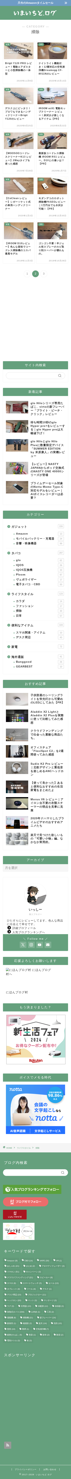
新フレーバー (48, 1317)
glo (39, 560)
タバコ (37, 553)
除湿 (59, 1335)
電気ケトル (13, 1340)
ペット (32, 1300)
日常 (39, 615)
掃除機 (28, 1317)
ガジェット (37, 526)
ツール (31, 1289)
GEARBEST (39, 666)
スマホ (11, 1283)
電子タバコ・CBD (39, 584)
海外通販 (36, 657)
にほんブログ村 (17, 992)
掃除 (39, 610)
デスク (47, 1289)
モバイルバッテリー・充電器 (39, 538)
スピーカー (46, 1277)
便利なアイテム (37, 625)
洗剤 (58, 1323)
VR (59, 1261)
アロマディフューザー (53, 1266)
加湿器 (59, 1306)
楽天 (43, 1323)
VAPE (44, 1261)
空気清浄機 (42, 1329)
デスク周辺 (39, 637)
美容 (32, 1335)
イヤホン (13, 1272)
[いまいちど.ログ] (35, 16)
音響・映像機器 (39, 543)
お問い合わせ (49, 1469)
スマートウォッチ (32, 1283)
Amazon (39, 533)
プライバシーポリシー (25, 1469)
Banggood (39, 661)
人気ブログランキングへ (28, 932)
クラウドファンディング (20, 1277)
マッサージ (50, 1300)
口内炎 (35, 1312)
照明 (11, 1329)
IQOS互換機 (39, 569)
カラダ (39, 601)
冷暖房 (43, 1306)
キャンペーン (33, 1272)
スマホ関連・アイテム (39, 632)
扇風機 (11, 1317)
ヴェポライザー (39, 579)
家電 (36, 646)
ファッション (39, 606)
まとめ (30, 1266)
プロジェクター (37, 1295)
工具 (50, 1312)
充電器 (26, 1306)
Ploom (39, 574)
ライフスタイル (37, 594)
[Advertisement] (35, 319)
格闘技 (27, 1323)
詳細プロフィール (24, 928)
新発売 (11, 1323)
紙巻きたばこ (14, 1335)
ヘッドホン (14, 1300)
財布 (46, 1335)
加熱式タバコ (15, 1312)
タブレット (13, 1289)
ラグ (10, 1306)
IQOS (39, 565)
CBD (28, 1261)
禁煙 (25, 1329)
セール (54, 1283)
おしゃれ (13, 1266)
